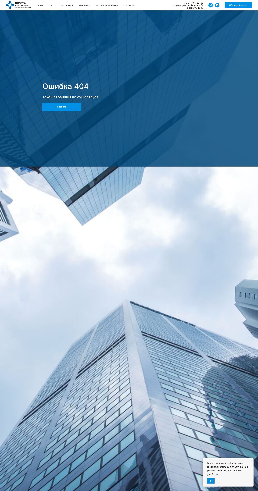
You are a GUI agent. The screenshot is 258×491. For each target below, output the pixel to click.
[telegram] (210, 5)
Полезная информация (107, 5)
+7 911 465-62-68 (194, 2)
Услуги (52, 5)
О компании (66, 5)
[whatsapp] (217, 5)
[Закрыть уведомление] (251, 460)
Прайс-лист (84, 5)
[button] (238, 5)
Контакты (128, 5)
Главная (40, 5)
